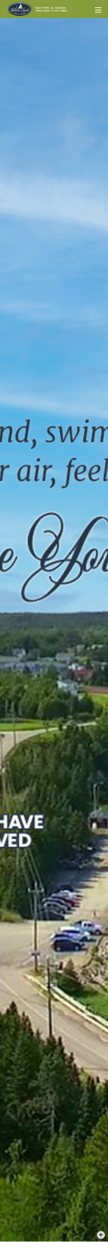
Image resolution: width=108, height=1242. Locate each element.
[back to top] (101, 1235)
